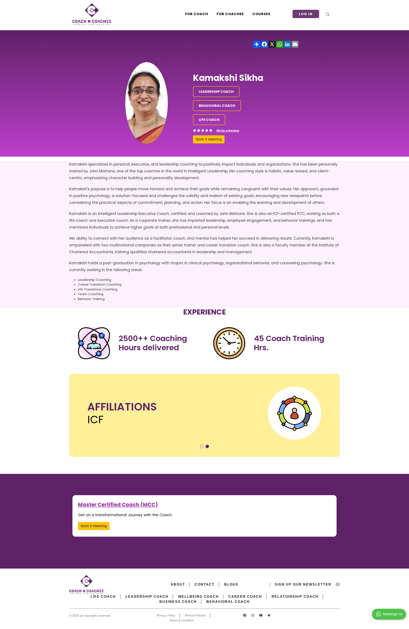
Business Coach (178, 601)
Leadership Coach (146, 596)
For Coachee (230, 13)
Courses (261, 13)
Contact (205, 584)
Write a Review (227, 131)
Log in (306, 14)
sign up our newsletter (304, 584)
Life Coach (103, 596)
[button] (201, 446)
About (178, 584)
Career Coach (245, 596)
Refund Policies (195, 615)
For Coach (196, 13)
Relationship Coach (295, 596)
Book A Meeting (209, 139)
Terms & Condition (181, 620)
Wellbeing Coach (198, 596)
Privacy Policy (166, 615)
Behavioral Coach (228, 601)
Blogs (231, 584)
